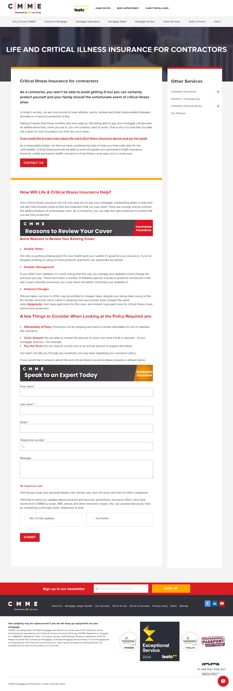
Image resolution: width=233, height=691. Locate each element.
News (217, 21)
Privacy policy (160, 605)
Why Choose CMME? (24, 21)
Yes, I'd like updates (41, 518)
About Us (57, 605)
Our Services (102, 605)
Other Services (171, 21)
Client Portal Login (157, 8)
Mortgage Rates (117, 21)
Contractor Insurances (183, 91)
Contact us (34, 162)
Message (25, 458)
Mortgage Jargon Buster (78, 605)
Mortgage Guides (145, 21)
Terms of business (139, 605)
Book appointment (128, 8)
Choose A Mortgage (56, 21)
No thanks (102, 518)
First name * (27, 386)
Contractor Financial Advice (186, 106)
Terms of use (119, 605)
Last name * (27, 404)
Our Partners (178, 113)
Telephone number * (33, 440)
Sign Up (171, 588)
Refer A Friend (197, 21)
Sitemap (183, 605)
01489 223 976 (103, 8)
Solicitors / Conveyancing (185, 98)
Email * (24, 422)
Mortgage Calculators (88, 21)
